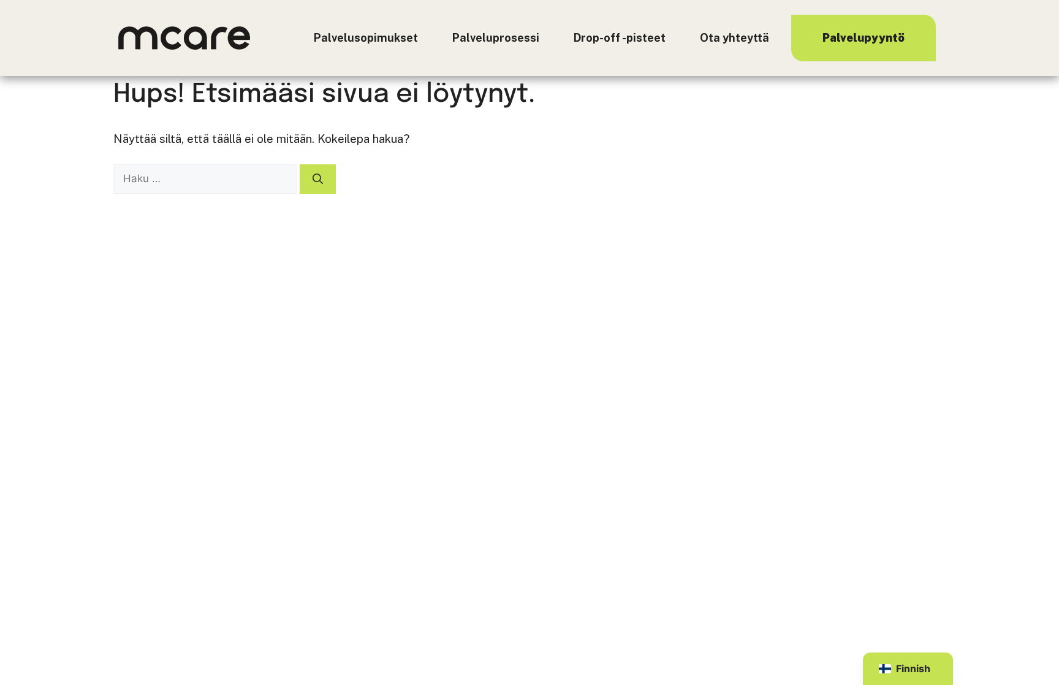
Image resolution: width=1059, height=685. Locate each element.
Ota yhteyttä (734, 37)
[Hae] (318, 179)
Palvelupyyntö (863, 37)
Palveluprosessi (495, 37)
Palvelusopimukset (366, 37)
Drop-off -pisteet (620, 37)
